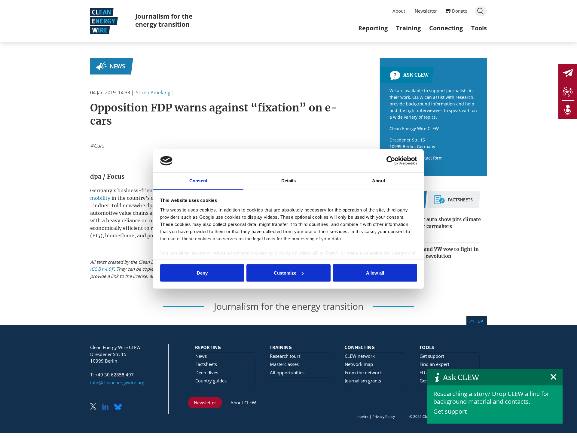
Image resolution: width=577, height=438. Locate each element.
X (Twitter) (95, 407)
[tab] (453, 202)
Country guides (211, 381)
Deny (202, 272)
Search (481, 11)
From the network (363, 373)
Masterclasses (284, 364)
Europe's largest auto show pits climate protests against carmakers (433, 222)
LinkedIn (107, 407)
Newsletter (426, 11)
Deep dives (206, 373)
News (117, 66)
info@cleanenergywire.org (117, 382)
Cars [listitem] (98, 145)
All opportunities (287, 373)
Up (480, 321)
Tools (479, 28)
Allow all (375, 272)
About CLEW (243, 403)
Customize (285, 272)
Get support (450, 411)
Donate (459, 11)
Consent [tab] (198, 180)
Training (408, 28)
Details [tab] (288, 180)
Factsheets (206, 364)
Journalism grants (363, 381)
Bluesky (119, 407)
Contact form (430, 158)
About (398, 11)
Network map (359, 364)
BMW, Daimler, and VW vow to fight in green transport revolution (432, 252)
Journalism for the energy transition (163, 20)
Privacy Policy (383, 416)
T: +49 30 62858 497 (112, 375)
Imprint (362, 416)
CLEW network (360, 356)
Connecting (446, 28)
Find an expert (434, 364)
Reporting (373, 28)
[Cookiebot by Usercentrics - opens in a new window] (391, 160)
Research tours (285, 356)
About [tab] (378, 180)
